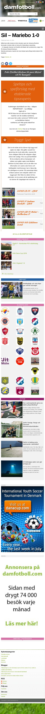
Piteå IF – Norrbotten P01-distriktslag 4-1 (25, 244)
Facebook (3, 688)
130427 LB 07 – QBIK (27, 191)
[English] (36, 2)
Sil (10, 57)
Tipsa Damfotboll (30, 2)
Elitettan (3, 660)
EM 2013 (3, 662)
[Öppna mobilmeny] (43, 28)
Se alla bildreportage (22, 234)
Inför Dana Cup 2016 (20, 253)
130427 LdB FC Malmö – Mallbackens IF (28, 213)
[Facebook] (6, 63)
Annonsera (4, 694)
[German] (41, 2)
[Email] (2, 63)
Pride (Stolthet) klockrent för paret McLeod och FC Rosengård (22, 73)
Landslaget (4, 658)
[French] (39, 2)
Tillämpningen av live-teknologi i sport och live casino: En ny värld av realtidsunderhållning (18, 668)
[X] (10, 63)
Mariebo (7, 57)
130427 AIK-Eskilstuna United (27, 223)
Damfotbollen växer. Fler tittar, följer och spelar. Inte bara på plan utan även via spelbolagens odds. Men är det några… (33, 448)
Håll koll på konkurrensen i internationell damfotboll (14, 671)
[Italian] (43, 2)
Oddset (20, 129)
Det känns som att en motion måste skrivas (12, 675)
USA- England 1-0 (19, 263)
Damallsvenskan (5, 654)
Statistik (3, 696)
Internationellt (4, 656)
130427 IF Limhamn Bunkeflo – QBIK (25, 202)
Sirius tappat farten (6, 673)
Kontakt (23, 2)
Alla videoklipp (8, 274)
